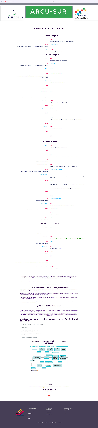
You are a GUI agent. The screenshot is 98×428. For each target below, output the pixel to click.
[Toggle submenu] (42, 2)
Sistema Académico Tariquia (32, 408)
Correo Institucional (31, 411)
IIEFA (28, 416)
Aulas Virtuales (30, 410)
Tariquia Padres (30, 413)
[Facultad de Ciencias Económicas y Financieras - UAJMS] (4, 2)
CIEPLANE (29, 418)
